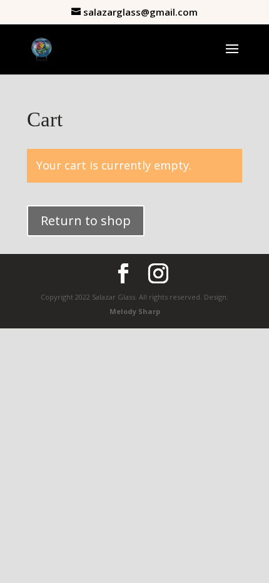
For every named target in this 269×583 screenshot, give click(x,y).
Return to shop (86, 220)
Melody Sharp (134, 311)
